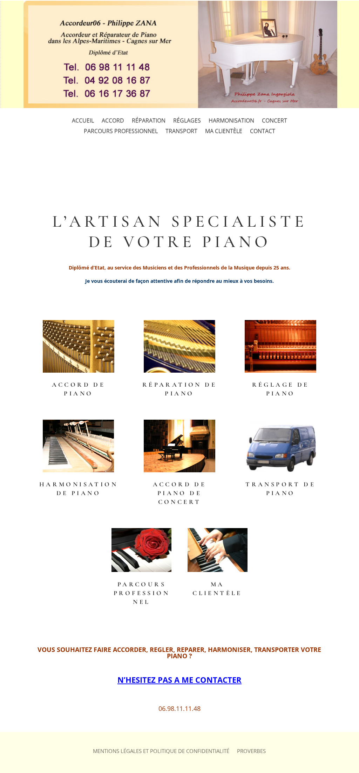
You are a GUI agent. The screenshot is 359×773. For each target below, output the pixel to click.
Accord (113, 121)
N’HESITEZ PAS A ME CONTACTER (179, 679)
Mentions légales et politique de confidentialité (161, 751)
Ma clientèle (223, 131)
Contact (262, 131)
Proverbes (251, 751)
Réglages (187, 121)
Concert (274, 121)
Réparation (148, 121)
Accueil (83, 121)
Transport (181, 131)
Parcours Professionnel (121, 131)
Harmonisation (231, 121)
